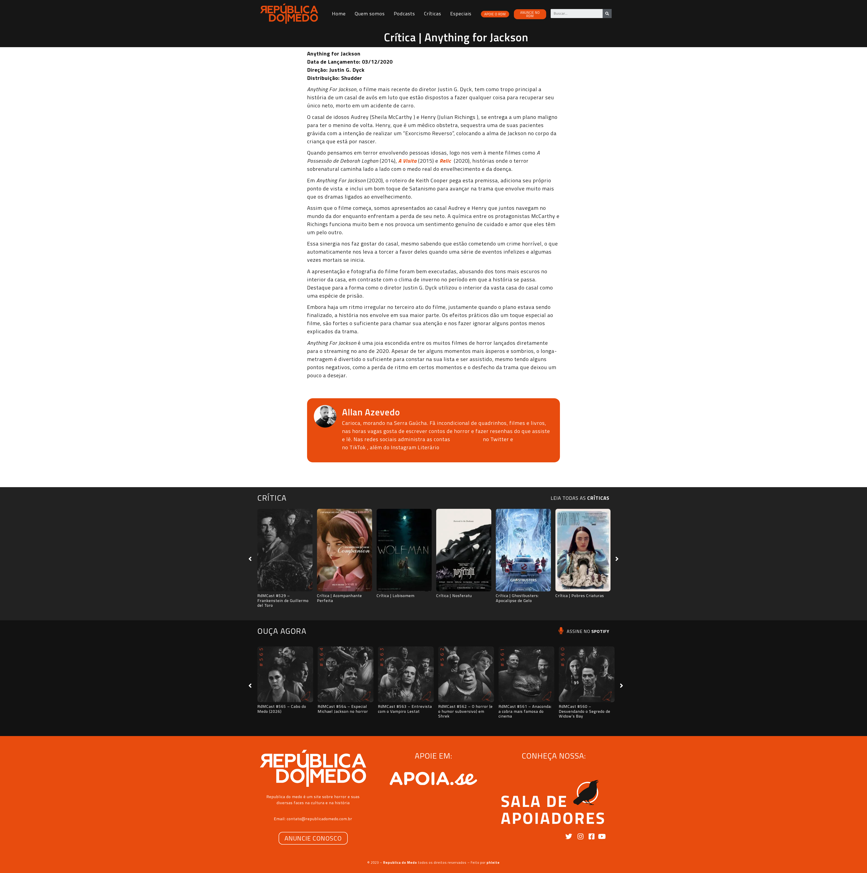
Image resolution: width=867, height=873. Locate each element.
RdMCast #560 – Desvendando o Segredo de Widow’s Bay (584, 711)
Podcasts (404, 13)
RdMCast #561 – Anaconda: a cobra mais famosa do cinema (525, 711)
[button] (250, 559)
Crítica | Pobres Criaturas (579, 596)
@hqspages (467, 439)
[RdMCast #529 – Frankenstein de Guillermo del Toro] (284, 550)
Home (339, 13)
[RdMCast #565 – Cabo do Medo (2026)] (285, 674)
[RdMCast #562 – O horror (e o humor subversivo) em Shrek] (466, 674)
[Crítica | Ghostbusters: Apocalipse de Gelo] (523, 550)
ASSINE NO (588, 631)
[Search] (607, 13)
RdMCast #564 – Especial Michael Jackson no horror (343, 708)
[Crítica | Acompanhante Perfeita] (344, 550)
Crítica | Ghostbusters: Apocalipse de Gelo (517, 598)
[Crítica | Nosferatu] (463, 550)
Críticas (432, 13)
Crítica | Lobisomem (396, 596)
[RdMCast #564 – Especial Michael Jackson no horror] (345, 674)
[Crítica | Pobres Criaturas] (583, 550)
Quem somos (370, 13)
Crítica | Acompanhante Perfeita (339, 598)
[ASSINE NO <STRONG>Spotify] (560, 630)
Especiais (460, 13)
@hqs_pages (531, 439)
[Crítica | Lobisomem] (404, 550)
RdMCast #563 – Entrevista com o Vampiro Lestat (405, 708)
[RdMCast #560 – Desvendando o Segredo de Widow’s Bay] (587, 674)
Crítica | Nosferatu (454, 596)
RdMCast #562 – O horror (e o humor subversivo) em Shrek (465, 711)
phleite (493, 862)
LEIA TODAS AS (580, 498)
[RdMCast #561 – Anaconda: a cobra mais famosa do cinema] (526, 674)
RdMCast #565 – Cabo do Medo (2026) (281, 708)
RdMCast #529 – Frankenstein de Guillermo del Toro (283, 600)
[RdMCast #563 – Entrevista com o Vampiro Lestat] (406, 674)
